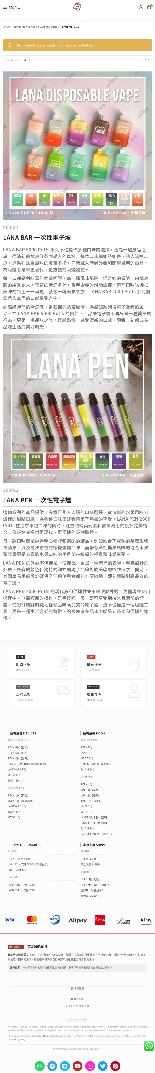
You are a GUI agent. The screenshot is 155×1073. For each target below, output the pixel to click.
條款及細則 (77, 999)
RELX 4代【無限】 (19, 758)
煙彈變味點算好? (90, 895)
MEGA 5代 (14, 775)
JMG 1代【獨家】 (91, 800)
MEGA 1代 (14, 817)
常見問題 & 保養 (90, 864)
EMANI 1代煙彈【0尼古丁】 (97, 833)
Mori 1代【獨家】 (91, 789)
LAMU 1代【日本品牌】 (94, 817)
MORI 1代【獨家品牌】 (21, 800)
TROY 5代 (14, 780)
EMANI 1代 (87, 828)
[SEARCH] (147, 59)
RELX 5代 (86, 747)
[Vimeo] (65, 1066)
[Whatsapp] (40, 1066)
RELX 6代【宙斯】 (19, 747)
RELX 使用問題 (90, 879)
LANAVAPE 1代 (17, 806)
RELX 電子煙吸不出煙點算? (97, 884)
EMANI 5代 (87, 769)
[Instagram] (90, 1066)
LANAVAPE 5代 (17, 769)
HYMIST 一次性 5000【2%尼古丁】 (29, 864)
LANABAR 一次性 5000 (21, 884)
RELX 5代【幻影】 (19, 753)
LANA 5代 (86, 753)
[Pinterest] (115, 1066)
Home (6, 27)
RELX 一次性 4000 (19, 858)
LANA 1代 (86, 806)
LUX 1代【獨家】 (91, 795)
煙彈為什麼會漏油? (92, 890)
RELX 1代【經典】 (19, 795)
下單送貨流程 (88, 858)
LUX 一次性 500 (17, 870)
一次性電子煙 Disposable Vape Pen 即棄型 (34, 27)
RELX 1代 (86, 784)
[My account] (141, 7)
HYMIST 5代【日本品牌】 (96, 763)
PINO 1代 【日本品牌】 (94, 823)
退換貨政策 (77, 988)
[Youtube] (78, 1066)
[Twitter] (103, 1066)
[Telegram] (52, 1066)
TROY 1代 (14, 812)
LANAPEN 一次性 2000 (21, 890)
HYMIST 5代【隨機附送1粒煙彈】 (28, 763)
